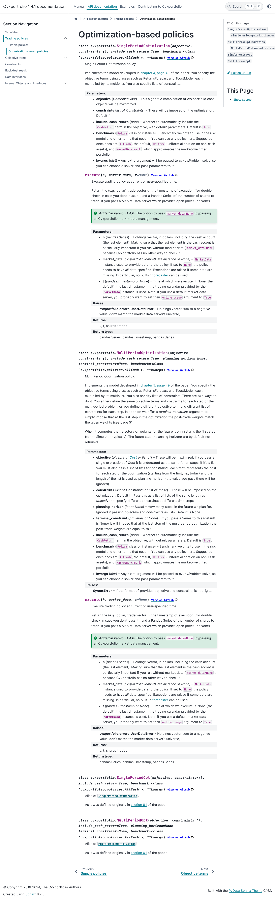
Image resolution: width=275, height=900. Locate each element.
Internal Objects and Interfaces (26, 83)
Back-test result (16, 70)
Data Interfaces (15, 77)
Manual (79, 6)
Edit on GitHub (241, 72)
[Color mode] (269, 6)
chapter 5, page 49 (155, 385)
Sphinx (31, 894)
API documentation (102, 6)
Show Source (242, 99)
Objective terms (16, 57)
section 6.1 (139, 805)
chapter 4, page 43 (155, 73)
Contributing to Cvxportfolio (160, 6)
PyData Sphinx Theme (245, 891)
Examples (127, 6)
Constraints (13, 64)
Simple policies (18, 44)
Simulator (11, 32)
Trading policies (16, 38)
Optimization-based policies (28, 51)
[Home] (76, 19)
